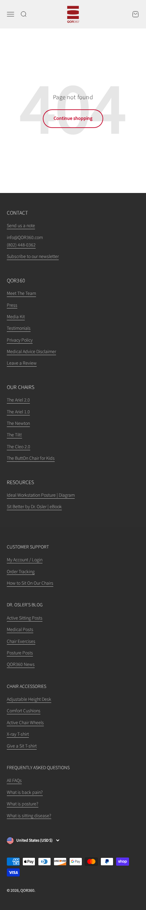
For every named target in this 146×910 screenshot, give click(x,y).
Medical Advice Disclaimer (31, 351)
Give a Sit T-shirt (22, 746)
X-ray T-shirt (18, 734)
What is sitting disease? (29, 815)
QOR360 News (21, 664)
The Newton (18, 423)
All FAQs (14, 780)
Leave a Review (22, 363)
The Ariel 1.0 (18, 412)
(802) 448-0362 (21, 245)
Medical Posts (20, 629)
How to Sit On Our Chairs (30, 583)
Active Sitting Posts (24, 618)
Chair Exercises (21, 641)
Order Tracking (21, 571)
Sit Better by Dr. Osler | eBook (34, 506)
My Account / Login (24, 560)
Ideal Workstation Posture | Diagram (41, 495)
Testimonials (19, 328)
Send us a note (21, 225)
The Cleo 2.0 (18, 446)
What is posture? (22, 804)
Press (12, 305)
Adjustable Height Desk (29, 699)
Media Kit (16, 316)
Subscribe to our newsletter (33, 256)
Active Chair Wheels (25, 722)
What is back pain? (25, 792)
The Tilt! (14, 435)
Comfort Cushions (23, 711)
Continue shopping (73, 118)
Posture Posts (20, 653)
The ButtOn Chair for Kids (31, 458)
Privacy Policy (20, 340)
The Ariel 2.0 (18, 400)
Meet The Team (21, 293)
